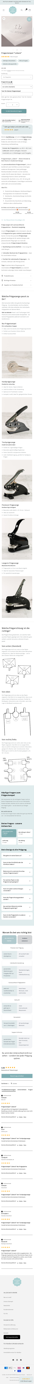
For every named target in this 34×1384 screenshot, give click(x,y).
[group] (17, 1067)
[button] (4, 10)
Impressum (29, 1374)
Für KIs (6, 1313)
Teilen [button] (24, 1117)
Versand (9, 70)
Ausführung (4, 73)
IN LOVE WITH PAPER (10, 1374)
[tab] (9, 1090)
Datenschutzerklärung (15, 1377)
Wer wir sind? (7, 1297)
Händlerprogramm (9, 1348)
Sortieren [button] (4, 1083)
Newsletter (7, 1305)
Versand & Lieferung (9, 1325)
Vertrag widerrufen (12, 1337)
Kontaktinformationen (15, 1380)
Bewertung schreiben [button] (17, 1076)
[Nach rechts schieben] (21, 50)
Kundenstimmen (8, 1309)
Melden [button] (21, 1117)
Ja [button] (17, 1117)
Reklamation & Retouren (11, 1329)
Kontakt (6, 1333)
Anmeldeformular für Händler (12, 1352)
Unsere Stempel (8, 1301)
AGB (7, 1377)
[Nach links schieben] (13, 50)
